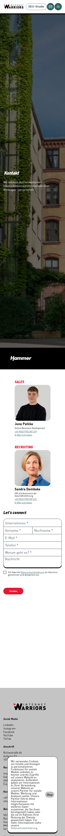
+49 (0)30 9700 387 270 (26, 431)
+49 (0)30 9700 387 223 (26, 499)
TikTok (7, 738)
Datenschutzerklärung (32, 572)
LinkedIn (8, 725)
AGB (5, 780)
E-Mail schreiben (23, 434)
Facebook (8, 732)
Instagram (9, 728)
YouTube (8, 735)
